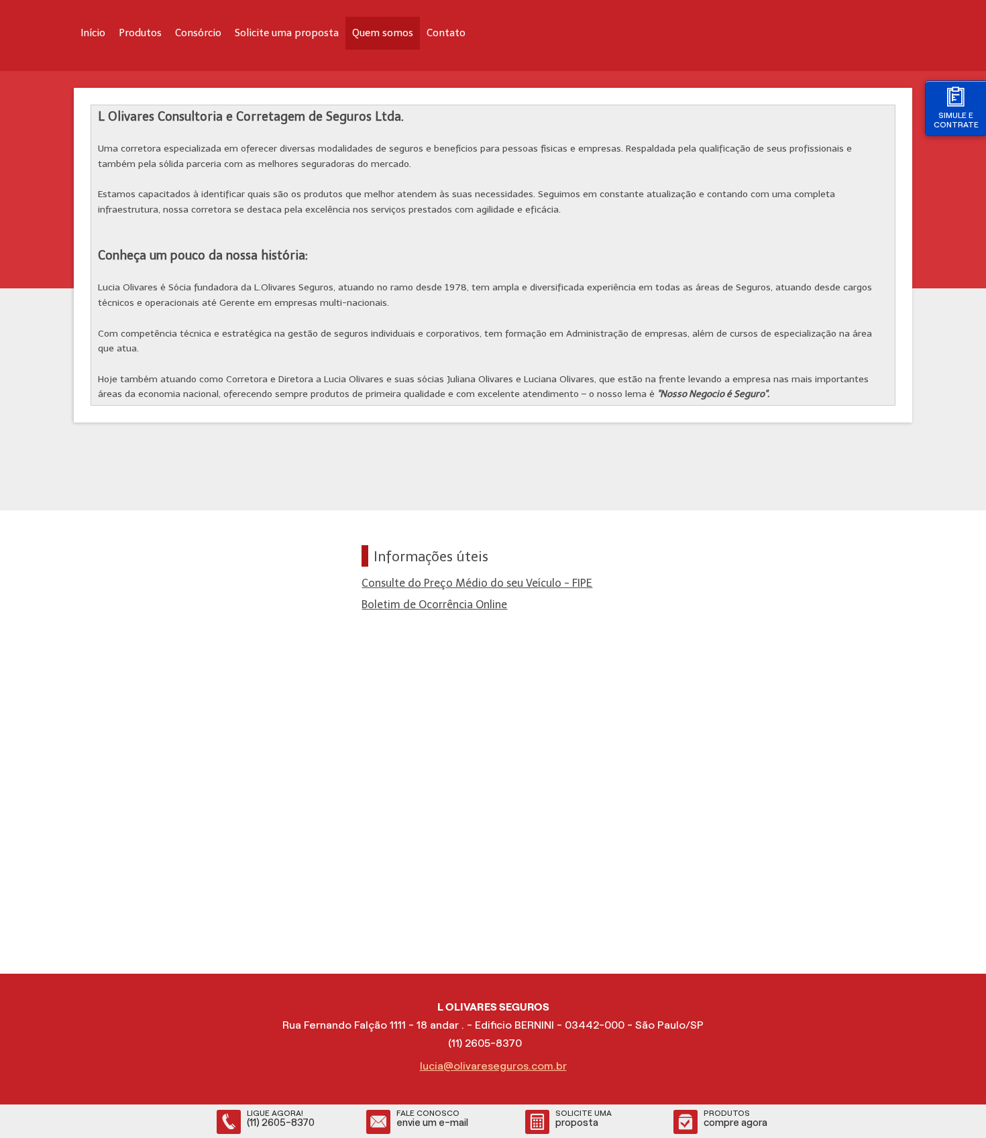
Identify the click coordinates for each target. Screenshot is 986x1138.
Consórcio (198, 33)
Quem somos (382, 33)
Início (92, 33)
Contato (446, 33)
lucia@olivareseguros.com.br (493, 1066)
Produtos (140, 33)
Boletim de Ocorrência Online (434, 604)
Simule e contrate (956, 120)
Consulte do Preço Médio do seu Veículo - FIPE (477, 583)
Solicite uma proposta (287, 33)
